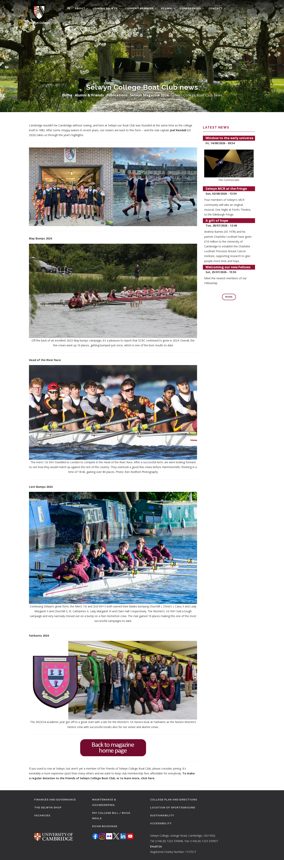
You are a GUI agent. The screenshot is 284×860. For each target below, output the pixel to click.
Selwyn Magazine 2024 (149, 95)
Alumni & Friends (89, 95)
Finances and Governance (55, 799)
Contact (216, 8)
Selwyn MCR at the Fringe (226, 188)
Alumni (167, 8)
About (80, 8)
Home (67, 95)
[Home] (37, 10)
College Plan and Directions (173, 799)
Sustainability (162, 815)
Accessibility (161, 823)
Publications (117, 95)
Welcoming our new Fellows (228, 267)
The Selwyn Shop (47, 807)
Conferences (191, 8)
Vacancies (42, 815)
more (229, 297)
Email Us (156, 846)
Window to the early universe (229, 138)
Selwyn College (39, 23)
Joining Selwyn (105, 8)
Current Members (139, 8)
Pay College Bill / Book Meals (111, 815)
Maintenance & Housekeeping (104, 802)
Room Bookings (104, 826)
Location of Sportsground (172, 807)
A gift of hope (217, 220)
